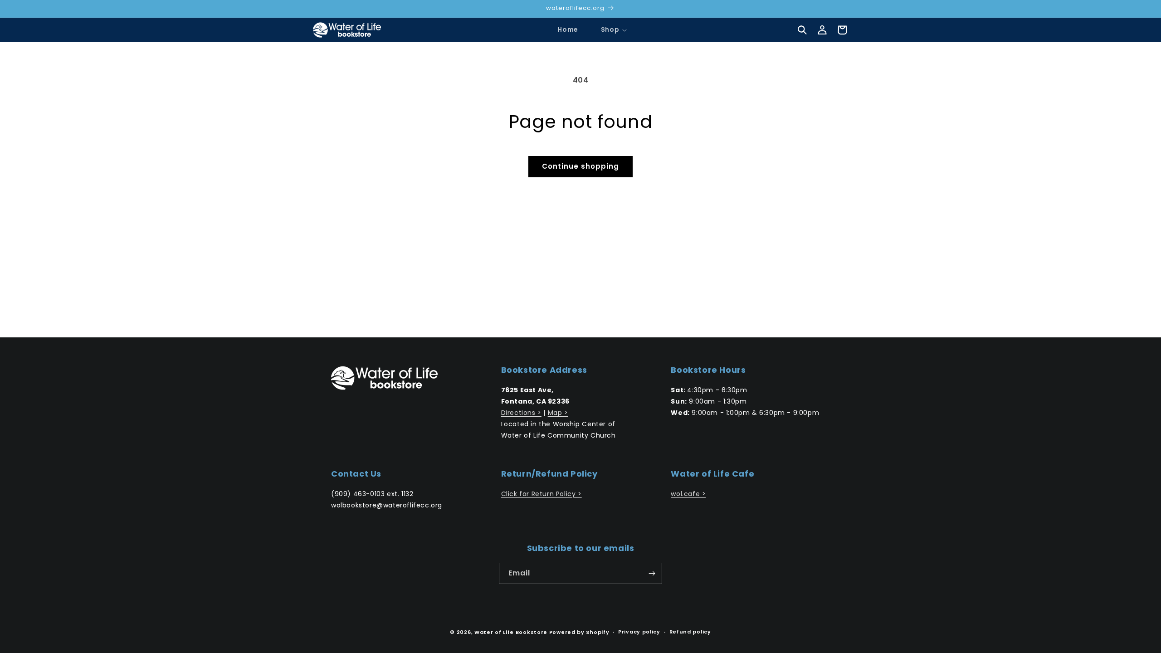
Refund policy (690, 631)
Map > (558, 412)
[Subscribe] (652, 573)
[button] (610, 29)
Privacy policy (639, 631)
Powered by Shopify (579, 632)
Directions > (521, 412)
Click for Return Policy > (541, 493)
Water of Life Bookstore (510, 632)
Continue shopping (580, 166)
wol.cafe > (688, 493)
